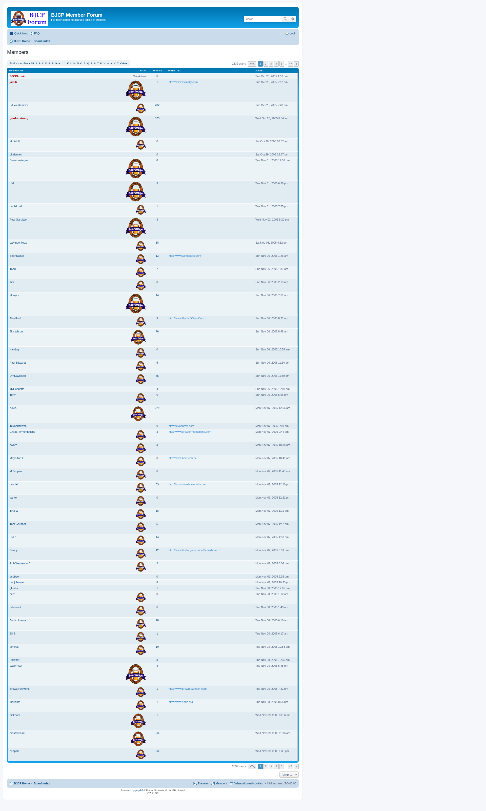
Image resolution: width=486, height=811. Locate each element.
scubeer (15, 576)
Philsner (14, 659)
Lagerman (16, 665)
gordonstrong (19, 118)
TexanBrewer (18, 425)
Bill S (12, 633)
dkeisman (16, 154)
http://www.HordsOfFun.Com (186, 318)
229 (157, 407)
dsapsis (14, 751)
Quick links (21, 33)
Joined (259, 70)
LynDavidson (18, 375)
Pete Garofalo (18, 219)
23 (157, 733)
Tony (13, 394)
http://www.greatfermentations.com (190, 431)
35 (157, 375)
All (32, 63)
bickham (15, 715)
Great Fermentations (22, 431)
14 (157, 295)
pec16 (13, 594)
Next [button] (296, 64)
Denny (14, 550)
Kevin (13, 407)
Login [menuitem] (293, 33)
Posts (157, 70)
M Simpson (16, 471)
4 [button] (276, 63)
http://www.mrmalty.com (183, 82)
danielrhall (16, 206)
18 (157, 242)
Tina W (14, 510)
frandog (14, 349)
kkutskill (14, 141)
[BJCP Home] (29, 17)
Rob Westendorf (20, 563)
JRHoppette (17, 388)
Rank (143, 70)
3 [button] (271, 63)
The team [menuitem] (203, 783)
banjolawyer (17, 582)
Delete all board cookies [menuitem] (248, 783)
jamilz (13, 82)
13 (157, 255)
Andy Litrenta (18, 620)
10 (157, 646)
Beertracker (17, 255)
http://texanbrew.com (181, 425)
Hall (12, 183)
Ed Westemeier (19, 105)
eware (13, 444)
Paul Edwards (18, 362)
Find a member (19, 63)
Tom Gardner (18, 523)
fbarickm (15, 701)
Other (123, 63)
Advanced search (292, 19)
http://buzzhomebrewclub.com (187, 484)
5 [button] (281, 63)
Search (285, 19)
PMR (13, 537)
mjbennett (16, 607)
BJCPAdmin (18, 76)
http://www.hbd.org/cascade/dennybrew (193, 550)
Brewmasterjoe (19, 160)
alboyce (14, 295)
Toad (13, 268)
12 (157, 550)
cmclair (14, 484)
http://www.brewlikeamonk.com (188, 688)
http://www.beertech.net (183, 458)
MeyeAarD (16, 458)
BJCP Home (22, 783)
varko (13, 497)
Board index (42, 783)
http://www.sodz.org (181, 701)
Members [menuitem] (221, 783)
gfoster (14, 588)
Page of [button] (252, 64)
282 (157, 105)
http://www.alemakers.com (185, 255)
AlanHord (15, 318)
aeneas (14, 646)
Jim (12, 282)
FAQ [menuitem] (37, 33)
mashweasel (17, 733)
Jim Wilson (16, 331)
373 (157, 118)
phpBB (139, 790)
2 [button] (266, 63)
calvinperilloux (18, 242)
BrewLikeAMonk (20, 688)
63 (157, 484)
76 (157, 331)
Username (16, 70)
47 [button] (290, 63)
